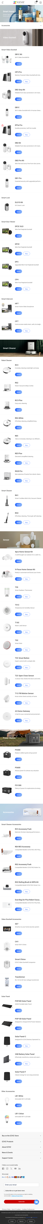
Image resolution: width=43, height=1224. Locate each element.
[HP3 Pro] (7, 77)
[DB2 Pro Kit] (7, 166)
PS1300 (18, 785)
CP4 (16, 279)
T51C (17, 605)
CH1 (16, 942)
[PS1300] (7, 790)
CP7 (16, 321)
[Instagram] (7, 1169)
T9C (16, 640)
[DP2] (7, 267)
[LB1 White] (7, 1101)
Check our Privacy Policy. (17, 1195)
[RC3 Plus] (7, 405)
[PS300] (7, 755)
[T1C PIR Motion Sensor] (7, 698)
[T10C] (7, 627)
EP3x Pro (18, 125)
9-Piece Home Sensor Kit (25, 569)
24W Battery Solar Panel (24, 1054)
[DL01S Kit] (7, 207)
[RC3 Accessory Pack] (7, 834)
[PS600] (7, 773)
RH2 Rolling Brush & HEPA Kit (26, 882)
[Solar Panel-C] (7, 1041)
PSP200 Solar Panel (23, 1001)
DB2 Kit (18, 143)
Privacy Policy (6, 1209)
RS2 (16, 383)
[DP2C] (7, 249)
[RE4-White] (7, 423)
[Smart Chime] (7, 964)
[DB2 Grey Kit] (7, 95)
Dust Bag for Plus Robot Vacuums (28, 900)
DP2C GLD (19, 226)
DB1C (17, 107)
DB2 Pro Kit (19, 160)
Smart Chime (20, 959)
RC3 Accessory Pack (23, 829)
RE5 (16, 436)
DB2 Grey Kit (20, 90)
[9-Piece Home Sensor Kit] (7, 574)
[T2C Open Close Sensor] (7, 681)
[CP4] (7, 284)
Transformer (20, 977)
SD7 (16, 924)
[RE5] (7, 441)
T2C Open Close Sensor (24, 676)
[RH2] (7, 518)
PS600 (17, 768)
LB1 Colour (19, 1114)
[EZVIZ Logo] (19, 2)
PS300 (17, 750)
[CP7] (7, 326)
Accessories (6, 25)
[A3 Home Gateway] (7, 716)
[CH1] (7, 946)
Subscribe (21, 1201)
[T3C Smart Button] (7, 663)
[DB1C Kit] (7, 59)
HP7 (16, 303)
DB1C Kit (18, 54)
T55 (16, 587)
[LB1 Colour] (7, 1119)
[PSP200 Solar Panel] (7, 1006)
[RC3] (7, 370)
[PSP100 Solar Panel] (7, 1024)
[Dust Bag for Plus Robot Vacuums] (7, 905)
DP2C (17, 244)
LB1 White (19, 1096)
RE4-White (19, 418)
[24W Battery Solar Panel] (7, 1059)
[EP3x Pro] (7, 130)
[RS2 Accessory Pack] (7, 869)
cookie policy (28, 1217)
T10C (17, 623)
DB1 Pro (18, 178)
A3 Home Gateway (22, 711)
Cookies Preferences (28, 1209)
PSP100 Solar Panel (23, 1019)
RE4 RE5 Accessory (22, 847)
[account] (40, 2)
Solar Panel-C (20, 1036)
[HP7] (7, 309)
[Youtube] (15, 1169)
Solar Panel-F (20, 1072)
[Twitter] (11, 1169)
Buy (26, 81)
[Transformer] (7, 982)
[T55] (7, 592)
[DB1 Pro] (7, 183)
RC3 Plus (18, 400)
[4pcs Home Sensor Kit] (7, 557)
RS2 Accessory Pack (23, 864)
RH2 (16, 513)
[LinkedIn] (19, 1169)
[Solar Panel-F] (7, 1077)
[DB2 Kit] (7, 148)
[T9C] (7, 645)
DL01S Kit (19, 202)
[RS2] (7, 388)
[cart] (35, 2)
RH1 (16, 495)
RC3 (16, 365)
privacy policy (34, 1217)
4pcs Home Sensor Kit (24, 552)
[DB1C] (7, 112)
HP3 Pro (18, 72)
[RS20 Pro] (7, 476)
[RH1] (7, 500)
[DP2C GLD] (7, 231)
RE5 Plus (18, 453)
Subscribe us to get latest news (15, 1191)
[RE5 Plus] (7, 458)
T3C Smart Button (22, 658)
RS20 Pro (18, 471)
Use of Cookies (16, 1209)
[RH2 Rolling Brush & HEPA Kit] (7, 887)
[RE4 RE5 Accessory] (7, 852)
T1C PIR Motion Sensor (24, 693)
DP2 (16, 262)
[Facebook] (3, 1169)
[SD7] (7, 929)
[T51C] (7, 610)
